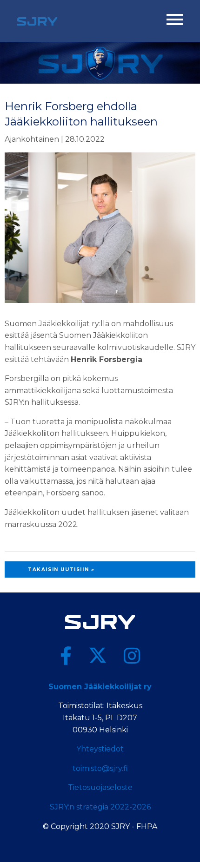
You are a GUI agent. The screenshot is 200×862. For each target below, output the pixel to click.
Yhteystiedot (100, 748)
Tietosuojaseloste (100, 787)
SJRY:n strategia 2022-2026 (100, 807)
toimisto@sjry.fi (100, 768)
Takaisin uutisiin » (61, 569)
